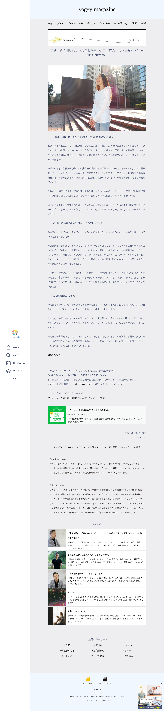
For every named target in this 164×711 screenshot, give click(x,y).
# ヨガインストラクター (89, 447)
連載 (143, 23)
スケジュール (19, 362)
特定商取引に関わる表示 (105, 697)
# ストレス (67, 656)
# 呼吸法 (129, 656)
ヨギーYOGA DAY (82, 384)
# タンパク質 (98, 656)
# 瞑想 (137, 447)
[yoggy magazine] (97, 9)
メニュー (17, 378)
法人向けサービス (97, 689)
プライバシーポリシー (120, 697)
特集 (134, 23)
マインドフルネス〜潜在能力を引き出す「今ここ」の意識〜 (77, 398)
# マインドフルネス (63, 447)
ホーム (16, 347)
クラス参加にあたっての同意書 (88, 697)
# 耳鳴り (98, 645)
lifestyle (91, 23)
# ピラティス (129, 650)
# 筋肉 (129, 645)
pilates (61, 23)
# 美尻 (67, 645)
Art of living (121, 23)
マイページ (18, 370)
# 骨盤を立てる (67, 650)
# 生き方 (125, 447)
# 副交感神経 (98, 650)
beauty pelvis (76, 23)
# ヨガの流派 (111, 447)
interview (105, 23)
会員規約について (73, 697)
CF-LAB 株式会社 (104, 700)
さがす (16, 355)
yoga (51, 23)
